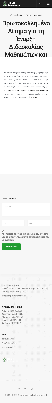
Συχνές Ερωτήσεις (10, 343)
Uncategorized (37, 15)
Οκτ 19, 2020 (25, 15)
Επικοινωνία (7, 347)
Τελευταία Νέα (8, 339)
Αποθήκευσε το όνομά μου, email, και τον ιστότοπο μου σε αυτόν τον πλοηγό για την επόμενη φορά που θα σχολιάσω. (25, 237)
